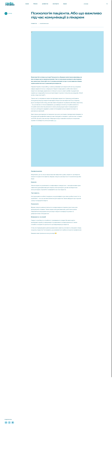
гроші (27, 3)
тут (55, 120)
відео (65, 3)
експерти (56, 3)
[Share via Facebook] (9, 422)
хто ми (86, 3)
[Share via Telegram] (6, 422)
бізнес (35, 3)
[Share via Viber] (12, 422)
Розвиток (34, 23)
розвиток (45, 3)
